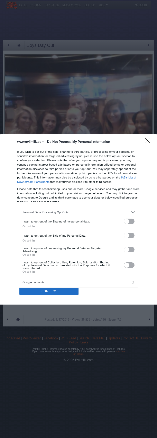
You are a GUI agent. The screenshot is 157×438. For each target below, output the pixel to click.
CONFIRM (49, 291)
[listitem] (78, 212)
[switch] (129, 221)
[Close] (149, 142)
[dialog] (78, 219)
